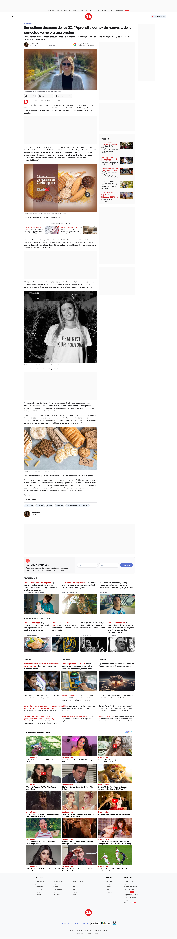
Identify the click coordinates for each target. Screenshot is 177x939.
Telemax (108, 889)
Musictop (109, 892)
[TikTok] (78, 923)
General (55, 886)
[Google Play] (106, 923)
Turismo (74, 895)
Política (28, 659)
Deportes (56, 884)
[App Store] (95, 923)
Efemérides (28, 23)
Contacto (127, 884)
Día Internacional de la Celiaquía (77, 506)
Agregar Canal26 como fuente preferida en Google (86, 44)
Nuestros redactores (130, 897)
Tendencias (56, 895)
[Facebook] (62, 923)
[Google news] (87, 923)
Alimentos (40, 506)
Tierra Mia (109, 886)
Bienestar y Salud (58, 881)
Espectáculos (39, 886)
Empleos (126, 900)
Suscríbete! (126, 565)
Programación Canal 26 (131, 895)
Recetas (74, 892)
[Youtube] (71, 923)
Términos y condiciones (131, 886)
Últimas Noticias (40, 881)
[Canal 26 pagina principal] (88, 20)
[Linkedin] (75, 923)
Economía (66, 659)
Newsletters (130, 903)
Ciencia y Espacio (77, 881)
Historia (74, 886)
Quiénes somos (128, 881)
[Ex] (68, 923)
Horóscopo (38, 889)
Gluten (49, 506)
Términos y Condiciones (84, 930)
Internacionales (58, 889)
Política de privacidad (130, 889)
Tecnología (38, 895)
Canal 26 (109, 881)
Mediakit (129, 892)
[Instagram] (65, 923)
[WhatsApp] (81, 923)
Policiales (37, 892)
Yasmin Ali (35, 44)
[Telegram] (84, 923)
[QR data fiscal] (114, 925)
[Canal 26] (88, 913)
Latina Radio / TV (111, 884)
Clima (36, 884)
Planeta (74, 889)
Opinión (102, 659)
